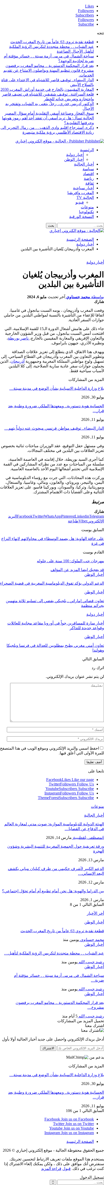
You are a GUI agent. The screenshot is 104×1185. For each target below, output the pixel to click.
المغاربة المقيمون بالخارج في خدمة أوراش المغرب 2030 (47, 89)
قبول (66, 1168)
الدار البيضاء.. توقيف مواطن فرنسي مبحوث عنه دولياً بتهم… (54, 428)
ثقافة (89, 183)
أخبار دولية (75, 154)
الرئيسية (87, 150)
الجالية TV (85, 197)
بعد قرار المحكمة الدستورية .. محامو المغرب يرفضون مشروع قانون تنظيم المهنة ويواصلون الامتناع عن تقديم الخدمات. (48, 70)
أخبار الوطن (74, 159)
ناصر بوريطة (19, 338)
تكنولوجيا (86, 212)
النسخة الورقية (81, 216)
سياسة (88, 169)
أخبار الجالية (84, 164)
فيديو (79, 202)
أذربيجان (17, 361)
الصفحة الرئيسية (80, 1141)
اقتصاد (88, 174)
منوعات (87, 207)
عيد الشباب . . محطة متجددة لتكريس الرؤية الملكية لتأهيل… (54, 953)
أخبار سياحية (83, 188)
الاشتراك (48, 1048)
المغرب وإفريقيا (80, 193)
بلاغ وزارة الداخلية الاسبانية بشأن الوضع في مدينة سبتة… (56, 388)
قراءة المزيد (51, 1168)
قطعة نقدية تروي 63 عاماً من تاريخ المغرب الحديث (52, 42)
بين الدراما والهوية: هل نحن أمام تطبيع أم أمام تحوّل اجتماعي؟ (53, 891)
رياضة (89, 178)
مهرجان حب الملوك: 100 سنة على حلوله (70, 561)
